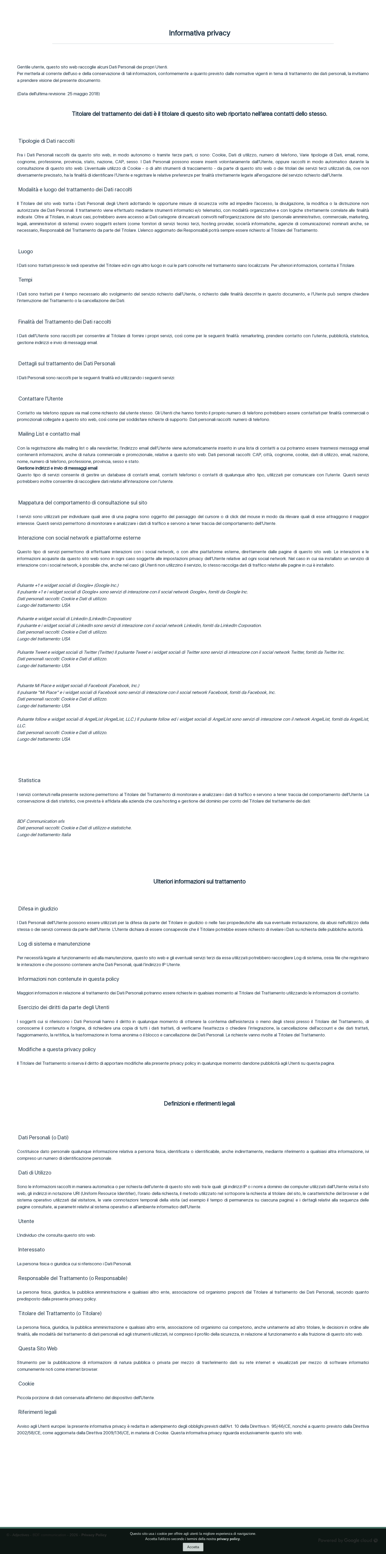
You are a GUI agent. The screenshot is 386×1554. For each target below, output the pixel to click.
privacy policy (228, 1539)
